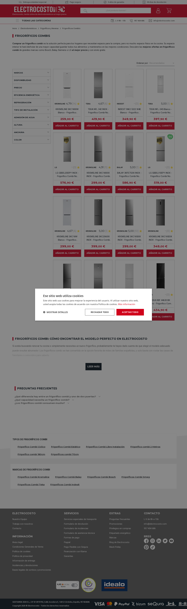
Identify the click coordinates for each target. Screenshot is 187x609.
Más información (126, 304)
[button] (55, 312)
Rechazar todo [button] (100, 312)
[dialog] (93, 304)
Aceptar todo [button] (130, 312)
